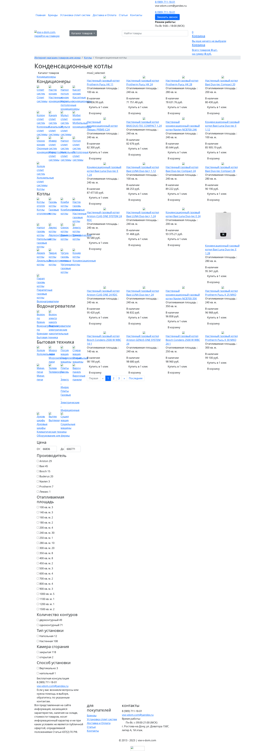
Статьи (123, 15)
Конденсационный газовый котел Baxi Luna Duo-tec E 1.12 (222, 125)
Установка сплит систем (75, 15)
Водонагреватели (48, 301)
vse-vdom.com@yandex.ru (52, 686)
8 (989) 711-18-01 (165, 2)
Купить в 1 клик (98, 107)
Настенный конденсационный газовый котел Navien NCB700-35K (183, 294)
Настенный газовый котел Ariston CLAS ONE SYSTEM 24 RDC (104, 216)
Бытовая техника (47, 337)
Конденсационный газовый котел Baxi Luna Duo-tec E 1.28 (222, 249)
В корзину (95, 113)
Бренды (53, 15)
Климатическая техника (52, 432)
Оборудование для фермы (53, 435)
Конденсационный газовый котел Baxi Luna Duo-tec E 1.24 (104, 171)
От (38, 449)
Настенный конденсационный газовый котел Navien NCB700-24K (183, 125)
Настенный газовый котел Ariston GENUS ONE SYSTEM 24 (143, 339)
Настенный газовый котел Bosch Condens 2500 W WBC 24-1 (183, 339)
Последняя (135, 378)
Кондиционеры (46, 76)
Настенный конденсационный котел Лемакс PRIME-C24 (102, 125)
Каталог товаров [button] (82, 33)
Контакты (136, 15)
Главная (41, 15)
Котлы (41, 189)
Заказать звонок (167, 17)
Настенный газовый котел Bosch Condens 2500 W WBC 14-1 (104, 339)
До (62, 449)
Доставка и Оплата (104, 15)
